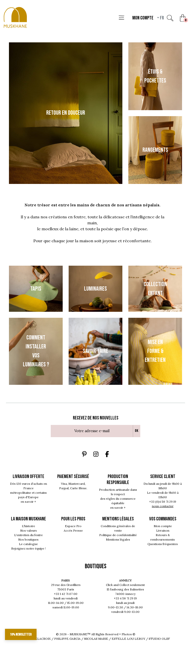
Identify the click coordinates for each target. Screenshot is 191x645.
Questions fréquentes (162, 544)
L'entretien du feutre (28, 535)
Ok (136, 430)
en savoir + (28, 501)
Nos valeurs (28, 530)
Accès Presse (73, 530)
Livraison (162, 530)
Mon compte (163, 526)
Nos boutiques (28, 539)
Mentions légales (118, 539)
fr (161, 18)
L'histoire (28, 526)
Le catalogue (28, 544)
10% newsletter (21, 634)
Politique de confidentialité (118, 535)
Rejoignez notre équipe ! (28, 548)
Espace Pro (73, 526)
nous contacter (163, 506)
